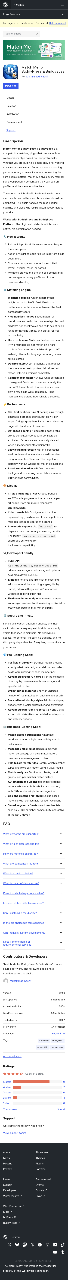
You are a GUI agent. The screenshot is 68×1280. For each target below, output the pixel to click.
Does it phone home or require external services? (17, 943)
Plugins (40, 1163)
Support (10, 130)
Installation (12, 114)
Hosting (7, 1163)
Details (10, 97)
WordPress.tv (12, 1196)
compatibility (43, 1047)
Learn (6, 1179)
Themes (40, 1158)
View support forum (14, 1133)
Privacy (7, 1169)
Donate (41, 1190)
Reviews (11, 106)
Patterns (41, 1169)
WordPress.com (14, 1206)
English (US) (58, 1033)
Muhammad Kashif (37, 76)
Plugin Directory (11, 14)
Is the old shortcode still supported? (24, 922)
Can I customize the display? (20, 913)
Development (14, 122)
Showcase (42, 1152)
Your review (10, 1109)
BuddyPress (11, 1222)
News (6, 1158)
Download (10, 85)
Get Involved (43, 1179)
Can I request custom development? (24, 932)
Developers (9, 1190)
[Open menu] (63, 4)
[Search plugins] (37, 34)
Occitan (15, 1237)
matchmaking (57, 1047)
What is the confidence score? (21, 883)
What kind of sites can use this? (21, 843)
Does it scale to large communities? (23, 893)
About (6, 1152)
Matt (7, 1211)
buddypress (58, 1040)
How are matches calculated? (20, 853)
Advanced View (12, 1056)
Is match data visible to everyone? (23, 903)
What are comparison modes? (20, 863)
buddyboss (44, 1040)
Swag (40, 1196)
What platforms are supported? (21, 834)
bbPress (9, 1217)
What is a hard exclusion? (18, 873)
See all (61, 1109)
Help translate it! (57, 23)
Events (40, 1184)
